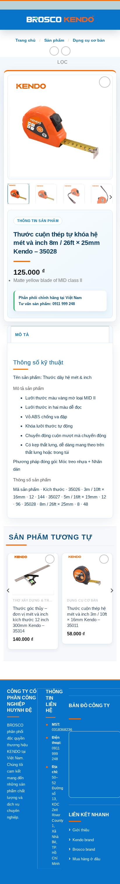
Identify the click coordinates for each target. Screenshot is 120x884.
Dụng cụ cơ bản (89, 40)
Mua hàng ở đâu (86, 859)
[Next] (100, 127)
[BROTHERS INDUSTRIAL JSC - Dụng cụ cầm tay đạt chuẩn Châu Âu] (60, 19)
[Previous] (19, 127)
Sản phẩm (54, 40)
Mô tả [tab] (22, 334)
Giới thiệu (81, 830)
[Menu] (7, 19)
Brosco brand (84, 849)
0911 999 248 (56, 753)
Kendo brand (83, 840)
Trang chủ (25, 40)
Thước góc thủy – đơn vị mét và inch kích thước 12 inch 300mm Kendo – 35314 (31, 619)
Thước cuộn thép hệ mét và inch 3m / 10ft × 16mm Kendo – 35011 (87, 617)
